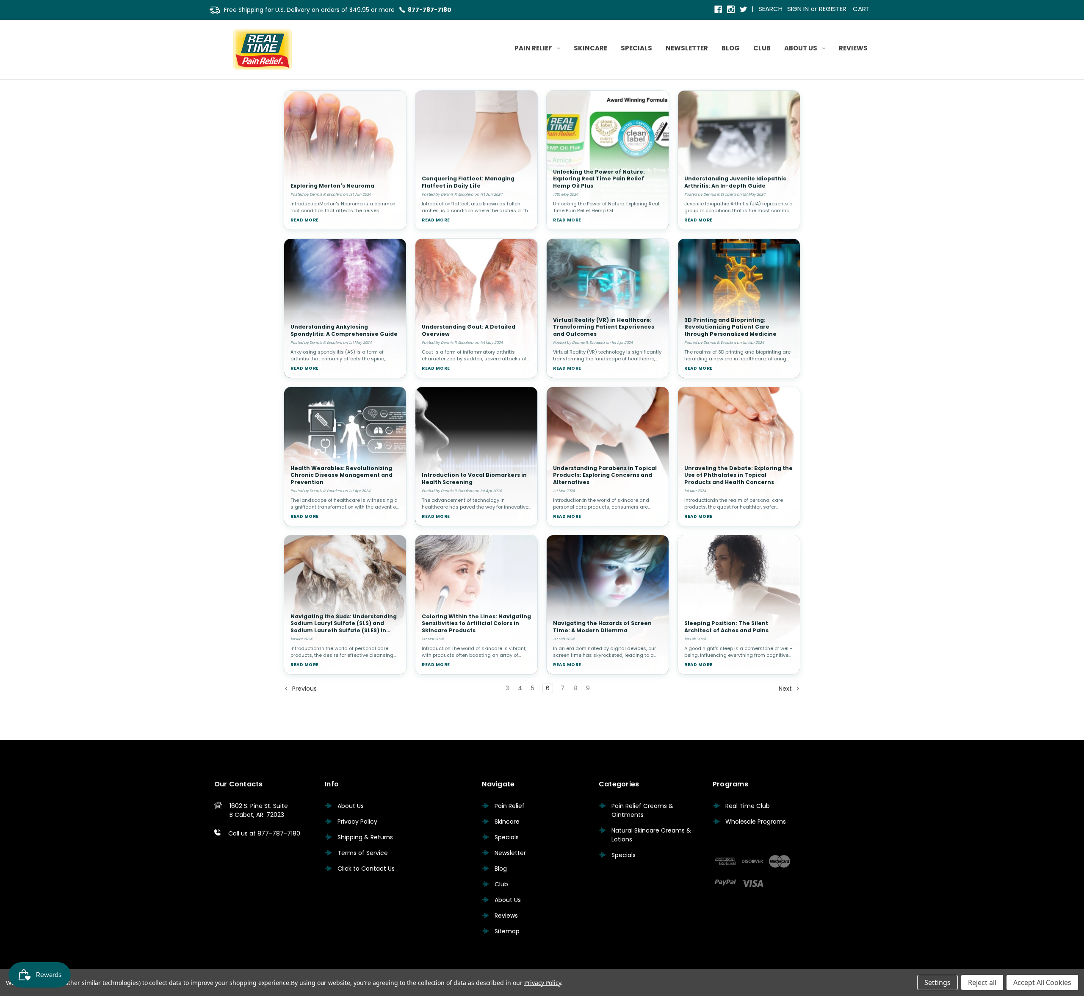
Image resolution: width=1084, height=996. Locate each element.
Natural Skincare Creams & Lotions (651, 835)
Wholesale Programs (755, 821)
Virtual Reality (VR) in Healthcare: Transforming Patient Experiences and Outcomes (603, 327)
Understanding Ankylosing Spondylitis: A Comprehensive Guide (344, 330)
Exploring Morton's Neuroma (332, 185)
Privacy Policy (357, 821)
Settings (937, 982)
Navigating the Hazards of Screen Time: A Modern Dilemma (602, 627)
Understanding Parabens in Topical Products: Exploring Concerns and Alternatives (605, 475)
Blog (731, 48)
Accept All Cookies (1042, 982)
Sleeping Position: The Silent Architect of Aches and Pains (726, 627)
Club (762, 48)
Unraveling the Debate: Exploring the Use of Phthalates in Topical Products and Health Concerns (738, 475)
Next (786, 688)
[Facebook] (718, 10)
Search (770, 8)
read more (304, 220)
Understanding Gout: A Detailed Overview (468, 330)
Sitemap (507, 931)
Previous (303, 688)
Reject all (982, 982)
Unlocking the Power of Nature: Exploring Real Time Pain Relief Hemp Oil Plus (599, 178)
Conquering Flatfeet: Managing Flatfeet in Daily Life (468, 182)
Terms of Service (362, 853)
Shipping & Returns (365, 837)
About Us (800, 48)
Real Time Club (747, 806)
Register (832, 8)
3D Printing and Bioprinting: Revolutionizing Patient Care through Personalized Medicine (730, 327)
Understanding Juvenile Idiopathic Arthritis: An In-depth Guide (735, 182)
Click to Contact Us (366, 868)
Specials (636, 48)
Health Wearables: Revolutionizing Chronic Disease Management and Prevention (341, 475)
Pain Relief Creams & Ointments (642, 810)
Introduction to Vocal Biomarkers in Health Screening (474, 478)
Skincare (590, 48)
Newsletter (687, 48)
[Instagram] (731, 10)
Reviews (853, 48)
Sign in (798, 8)
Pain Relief (533, 48)
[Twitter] (744, 10)
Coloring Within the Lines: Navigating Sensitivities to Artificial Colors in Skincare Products (476, 623)
